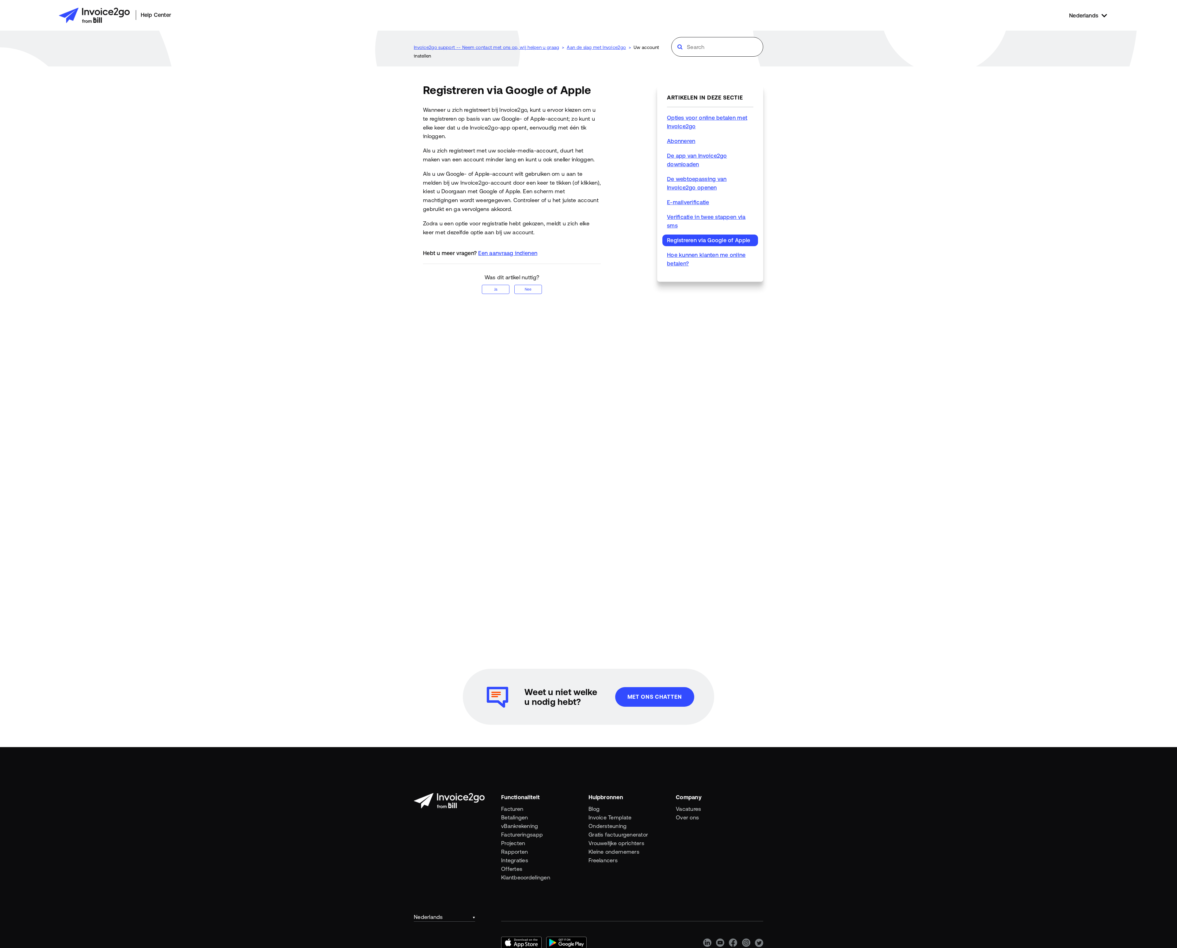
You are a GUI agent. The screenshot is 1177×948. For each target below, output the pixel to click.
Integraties (514, 860)
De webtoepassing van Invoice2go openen (696, 183)
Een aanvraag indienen (507, 253)
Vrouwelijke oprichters (616, 843)
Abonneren (681, 141)
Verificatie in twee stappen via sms (706, 221)
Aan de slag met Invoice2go (596, 47)
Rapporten (514, 851)
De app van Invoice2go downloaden (697, 159)
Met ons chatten (654, 697)
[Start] (94, 15)
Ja (495, 289)
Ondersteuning (607, 826)
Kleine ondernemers (613, 851)
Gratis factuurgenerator (618, 834)
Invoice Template (609, 817)
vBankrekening (519, 826)
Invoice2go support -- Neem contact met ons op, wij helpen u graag (486, 47)
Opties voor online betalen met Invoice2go (707, 122)
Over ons (687, 817)
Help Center (156, 15)
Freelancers (603, 860)
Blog (594, 809)
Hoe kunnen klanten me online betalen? (706, 259)
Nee (528, 289)
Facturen (512, 809)
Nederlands (428, 917)
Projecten (513, 843)
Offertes (511, 869)
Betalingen (514, 817)
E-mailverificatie (688, 202)
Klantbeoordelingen (525, 877)
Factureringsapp (522, 834)
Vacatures (688, 809)
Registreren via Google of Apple (708, 240)
